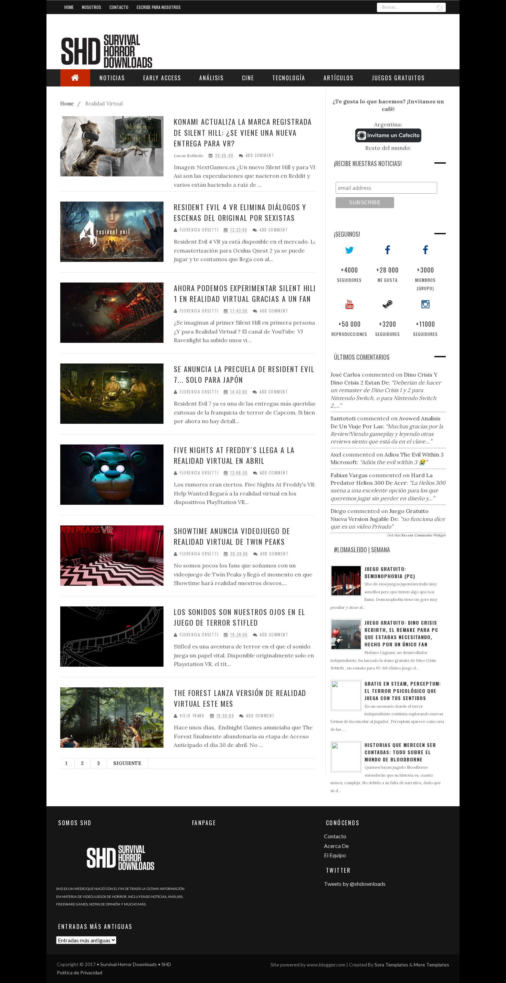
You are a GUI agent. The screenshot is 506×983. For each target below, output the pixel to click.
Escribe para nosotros (159, 7)
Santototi (343, 418)
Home (69, 7)
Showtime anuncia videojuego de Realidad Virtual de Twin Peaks (232, 536)
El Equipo (335, 855)
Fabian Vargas (349, 475)
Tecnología (288, 78)
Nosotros (91, 7)
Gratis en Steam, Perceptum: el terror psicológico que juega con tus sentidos (403, 691)
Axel (335, 454)
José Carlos (345, 374)
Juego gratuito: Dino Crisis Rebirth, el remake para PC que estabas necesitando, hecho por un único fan (401, 633)
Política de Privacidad (79, 972)
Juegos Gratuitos (398, 78)
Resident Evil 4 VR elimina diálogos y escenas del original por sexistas (240, 212)
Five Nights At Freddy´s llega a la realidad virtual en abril (234, 455)
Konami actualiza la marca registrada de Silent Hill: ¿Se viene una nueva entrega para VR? (243, 132)
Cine (248, 78)
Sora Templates (391, 964)
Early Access (162, 78)
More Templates (431, 964)
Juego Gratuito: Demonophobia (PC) (390, 572)
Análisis (211, 78)
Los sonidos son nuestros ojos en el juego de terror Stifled (239, 617)
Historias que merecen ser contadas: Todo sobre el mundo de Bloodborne (400, 752)
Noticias (112, 78)
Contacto (118, 7)
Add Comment (260, 155)
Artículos (339, 78)
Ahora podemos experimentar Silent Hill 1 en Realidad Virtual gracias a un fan (245, 293)
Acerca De (336, 845)
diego (338, 511)
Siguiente (127, 763)
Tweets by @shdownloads (355, 883)
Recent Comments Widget (424, 535)
